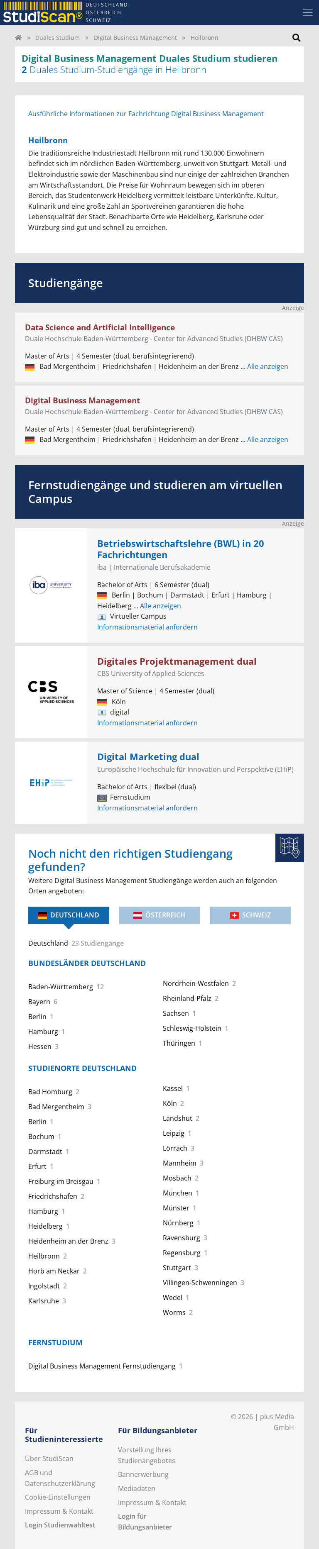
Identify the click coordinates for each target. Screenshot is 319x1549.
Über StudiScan (49, 1458)
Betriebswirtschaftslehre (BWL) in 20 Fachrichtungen (180, 549)
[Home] (18, 37)
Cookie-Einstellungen (58, 1497)
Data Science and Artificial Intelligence (100, 327)
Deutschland (74, 915)
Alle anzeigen (264, 366)
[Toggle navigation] (308, 12)
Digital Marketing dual (148, 756)
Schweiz (256, 915)
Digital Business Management (135, 37)
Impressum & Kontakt (59, 1511)
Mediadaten (136, 1488)
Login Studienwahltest (60, 1524)
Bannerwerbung (143, 1474)
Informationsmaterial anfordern (147, 627)
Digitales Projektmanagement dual (177, 661)
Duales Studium (57, 37)
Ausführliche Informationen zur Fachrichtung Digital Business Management (146, 113)
